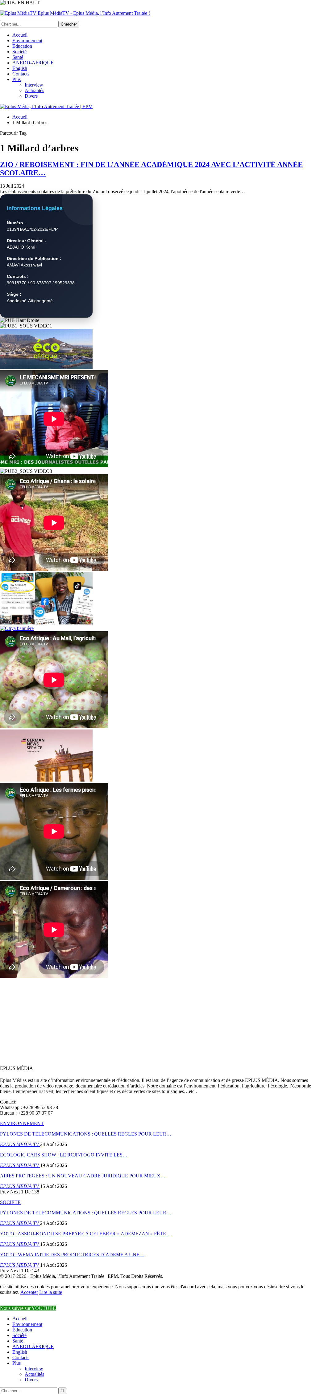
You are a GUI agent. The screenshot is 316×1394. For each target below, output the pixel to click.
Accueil (19, 35)
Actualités (34, 90)
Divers (31, 96)
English (19, 68)
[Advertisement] (158, 1022)
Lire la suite (50, 1292)
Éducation (22, 46)
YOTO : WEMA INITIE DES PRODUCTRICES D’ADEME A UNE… (72, 1254)
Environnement (27, 40)
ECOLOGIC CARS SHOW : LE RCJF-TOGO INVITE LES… (63, 1154)
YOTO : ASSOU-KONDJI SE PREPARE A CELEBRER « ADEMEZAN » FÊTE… (85, 1233)
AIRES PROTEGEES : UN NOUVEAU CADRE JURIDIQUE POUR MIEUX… (82, 1175)
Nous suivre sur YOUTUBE (28, 1308)
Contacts (20, 73)
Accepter (29, 1292)
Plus (16, 79)
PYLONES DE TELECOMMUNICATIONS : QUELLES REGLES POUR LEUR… (85, 1133)
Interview (34, 84)
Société (19, 51)
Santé (17, 57)
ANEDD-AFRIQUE (33, 62)
